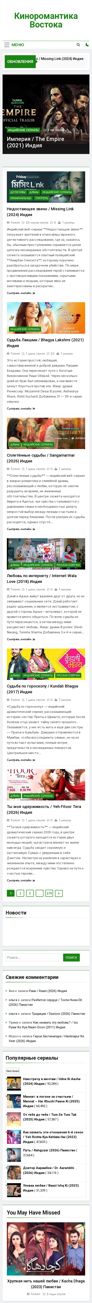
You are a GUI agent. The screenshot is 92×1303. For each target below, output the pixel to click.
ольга (13, 1000)
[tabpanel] (46, 1259)
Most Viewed (13, 1071)
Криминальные (20, 198)
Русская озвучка (68, 565)
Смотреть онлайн (19, 293)
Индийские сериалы (23, 130)
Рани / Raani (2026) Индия (48, 991)
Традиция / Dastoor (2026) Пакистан (58, 1014)
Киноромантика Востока (46, 20)
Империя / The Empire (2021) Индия (35, 142)
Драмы (34, 192)
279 (49, 893)
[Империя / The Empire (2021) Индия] (46, 114)
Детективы (17, 192)
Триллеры (41, 198)
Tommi (15, 222)
